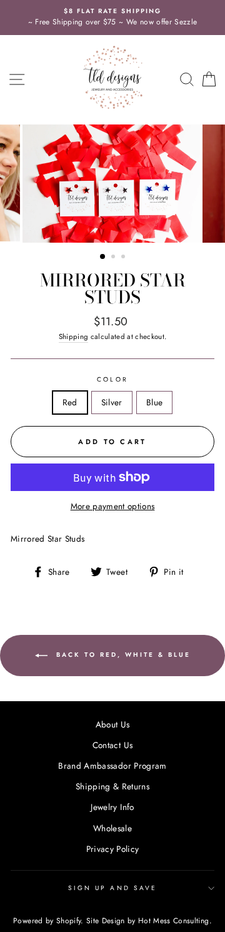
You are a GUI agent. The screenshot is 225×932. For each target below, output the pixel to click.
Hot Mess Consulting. (175, 920)
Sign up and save (112, 888)
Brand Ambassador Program (112, 765)
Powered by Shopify (47, 920)
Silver (111, 402)
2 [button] (114, 258)
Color (112, 379)
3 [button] (124, 258)
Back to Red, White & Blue (121, 655)
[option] (112, 17)
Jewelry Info (112, 807)
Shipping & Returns (112, 786)
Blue (154, 402)
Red (70, 402)
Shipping (74, 337)
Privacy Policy (112, 849)
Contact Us (112, 745)
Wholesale (112, 828)
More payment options (113, 506)
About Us (113, 724)
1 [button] (103, 257)
